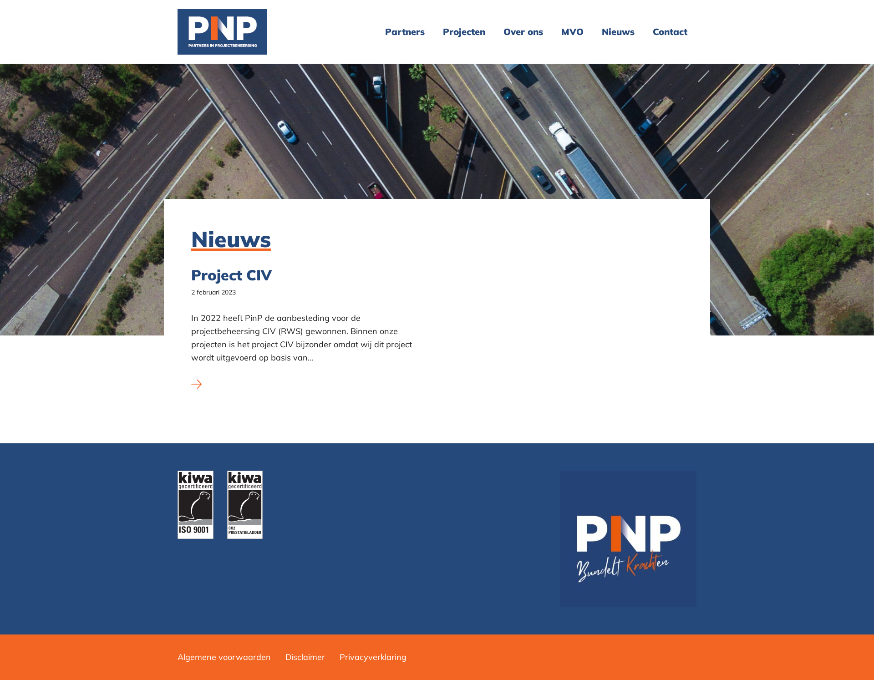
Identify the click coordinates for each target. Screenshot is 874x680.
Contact (670, 31)
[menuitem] (405, 32)
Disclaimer (305, 657)
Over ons (523, 31)
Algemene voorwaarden (224, 657)
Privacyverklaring (373, 657)
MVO (572, 31)
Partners (405, 31)
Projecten (464, 31)
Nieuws (618, 31)
